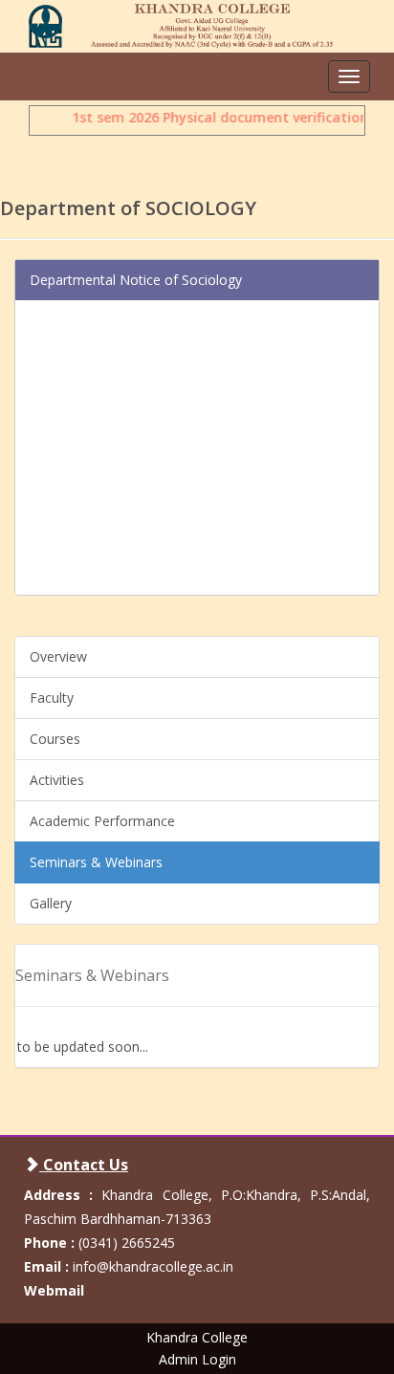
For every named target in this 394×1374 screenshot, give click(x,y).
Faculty (52, 697)
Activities (57, 780)
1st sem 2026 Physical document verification (218, 117)
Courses (55, 739)
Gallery (51, 903)
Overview (58, 656)
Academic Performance (102, 821)
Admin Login (197, 1359)
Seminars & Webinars (96, 862)
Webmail (54, 1290)
